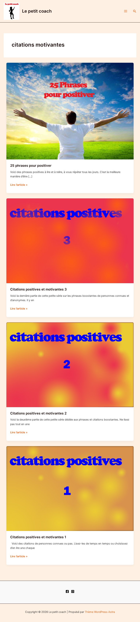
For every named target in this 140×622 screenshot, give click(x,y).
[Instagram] (72, 591)
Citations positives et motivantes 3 (38, 289)
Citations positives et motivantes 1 (38, 537)
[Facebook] (67, 591)
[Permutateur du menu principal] (125, 11)
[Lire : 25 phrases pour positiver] (70, 111)
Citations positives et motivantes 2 (38, 413)
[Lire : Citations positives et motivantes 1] (70, 488)
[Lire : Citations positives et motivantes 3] (70, 240)
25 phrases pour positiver (30, 165)
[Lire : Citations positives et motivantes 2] (70, 364)
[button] (134, 11)
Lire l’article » (19, 185)
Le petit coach (37, 11)
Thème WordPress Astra (100, 612)
